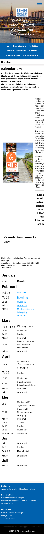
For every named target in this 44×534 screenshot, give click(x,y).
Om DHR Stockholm (16, 50)
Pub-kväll (21, 292)
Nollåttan (33, 46)
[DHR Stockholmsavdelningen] (22, 16)
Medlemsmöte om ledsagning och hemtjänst (25, 312)
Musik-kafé (22, 301)
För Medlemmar (31, 55)
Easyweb (39, 527)
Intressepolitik (13, 55)
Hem (8, 46)
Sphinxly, (20, 527)
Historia (33, 50)
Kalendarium (19, 46)
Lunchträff (22, 305)
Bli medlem (6, 62)
